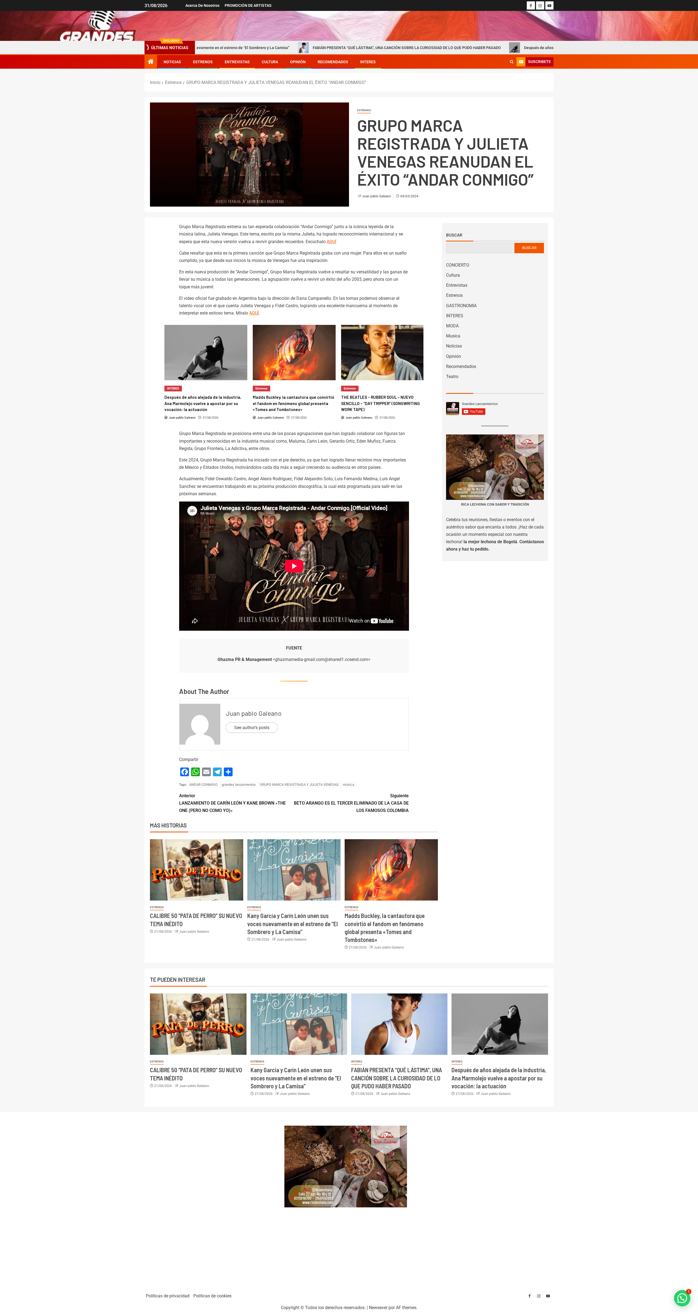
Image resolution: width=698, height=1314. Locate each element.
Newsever (378, 1307)
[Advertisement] (211, 1199)
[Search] (511, 62)
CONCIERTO (457, 265)
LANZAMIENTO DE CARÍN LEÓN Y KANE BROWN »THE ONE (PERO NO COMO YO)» (232, 803)
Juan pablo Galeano (377, 196)
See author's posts (251, 727)
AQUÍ (331, 241)
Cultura (270, 62)
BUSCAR (529, 248)
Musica (453, 336)
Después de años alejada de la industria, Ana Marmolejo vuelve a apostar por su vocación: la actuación (521, 48)
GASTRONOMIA (461, 305)
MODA (452, 325)
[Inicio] (151, 62)
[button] (682, 1298)
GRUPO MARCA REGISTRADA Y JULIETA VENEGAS (299, 785)
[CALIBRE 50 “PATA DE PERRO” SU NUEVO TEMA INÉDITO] (196, 870)
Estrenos (203, 62)
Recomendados (333, 62)
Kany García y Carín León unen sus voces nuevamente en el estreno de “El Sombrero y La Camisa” (292, 923)
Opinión (298, 62)
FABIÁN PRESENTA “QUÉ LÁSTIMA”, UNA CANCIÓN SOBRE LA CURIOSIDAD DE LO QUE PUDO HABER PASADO (315, 48)
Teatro (452, 376)
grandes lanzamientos (239, 785)
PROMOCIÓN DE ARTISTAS (248, 5)
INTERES (368, 62)
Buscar (454, 234)
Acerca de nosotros (202, 5)
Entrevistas (237, 62)
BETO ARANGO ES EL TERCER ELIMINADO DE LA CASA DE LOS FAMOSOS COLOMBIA (351, 803)
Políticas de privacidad (167, 1295)
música (348, 785)
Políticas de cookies (212, 1295)
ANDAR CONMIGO (203, 785)
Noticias (172, 62)
